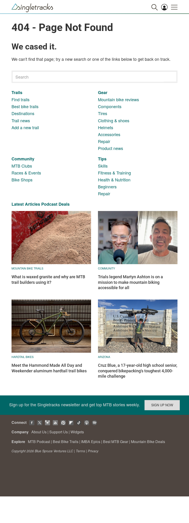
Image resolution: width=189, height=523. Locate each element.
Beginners (107, 187)
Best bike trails (25, 106)
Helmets (105, 127)
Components (109, 106)
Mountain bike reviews (118, 99)
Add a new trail (25, 127)
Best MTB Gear (115, 441)
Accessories (109, 134)
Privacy (93, 451)
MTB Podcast (39, 441)
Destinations (23, 113)
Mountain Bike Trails (27, 268)
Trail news (21, 120)
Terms (80, 451)
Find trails (21, 99)
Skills (103, 166)
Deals (64, 204)
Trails (17, 92)
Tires (102, 113)
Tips (102, 159)
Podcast (49, 204)
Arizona (104, 357)
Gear (102, 92)
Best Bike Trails (65, 441)
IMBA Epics (90, 441)
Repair (104, 141)
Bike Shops (22, 180)
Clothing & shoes (113, 120)
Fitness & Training (114, 173)
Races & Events (26, 173)
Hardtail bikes (23, 357)
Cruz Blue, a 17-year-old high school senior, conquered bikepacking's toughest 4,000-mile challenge (137, 371)
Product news (110, 148)
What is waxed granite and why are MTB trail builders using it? (48, 279)
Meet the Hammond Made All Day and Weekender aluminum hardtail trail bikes (49, 368)
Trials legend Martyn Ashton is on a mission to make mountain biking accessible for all (130, 282)
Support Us (58, 431)
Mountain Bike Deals (148, 441)
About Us (39, 431)
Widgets (77, 431)
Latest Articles (26, 204)
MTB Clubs (22, 166)
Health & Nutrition (114, 180)
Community (23, 159)
